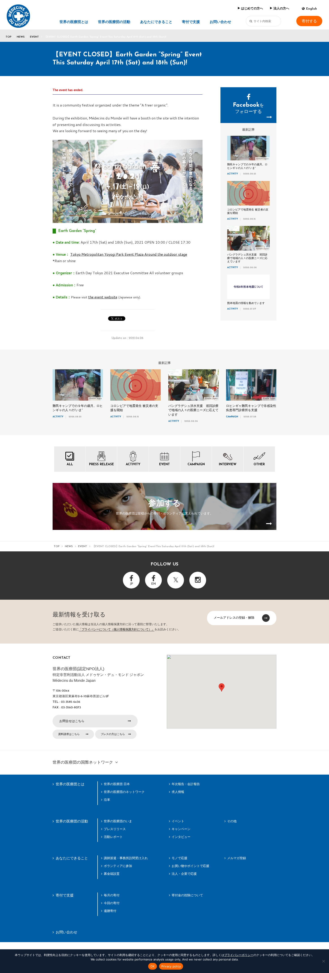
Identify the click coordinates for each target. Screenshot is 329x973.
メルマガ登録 (236, 858)
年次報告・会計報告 (186, 784)
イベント (178, 821)
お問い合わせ (220, 22)
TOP (8, 37)
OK (152, 966)
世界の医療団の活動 (114, 22)
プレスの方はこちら (113, 734)
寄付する (309, 21)
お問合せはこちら (71, 721)
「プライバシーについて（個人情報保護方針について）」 (116, 629)
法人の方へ (281, 8)
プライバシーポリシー (238, 955)
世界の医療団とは (74, 22)
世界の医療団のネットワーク (124, 792)
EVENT (34, 37)
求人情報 (178, 792)
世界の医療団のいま (118, 821)
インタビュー (181, 837)
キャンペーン (181, 829)
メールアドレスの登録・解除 (234, 617)
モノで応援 (179, 858)
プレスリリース (115, 829)
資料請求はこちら (69, 734)
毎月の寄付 (112, 895)
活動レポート (113, 837)
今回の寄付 (112, 903)
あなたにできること (156, 22)
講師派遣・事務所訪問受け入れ (126, 858)
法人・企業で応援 (184, 873)
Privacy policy (171, 966)
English (311, 9)
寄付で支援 (191, 22)
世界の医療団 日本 (117, 784)
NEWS (21, 37)
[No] (323, 961)
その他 (232, 821)
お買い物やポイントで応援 (190, 866)
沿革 (107, 799)
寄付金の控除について (187, 895)
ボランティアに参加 (118, 866)
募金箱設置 (112, 873)
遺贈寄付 (110, 911)
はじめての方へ (252, 8)
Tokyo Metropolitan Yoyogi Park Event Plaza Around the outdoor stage (128, 254)
